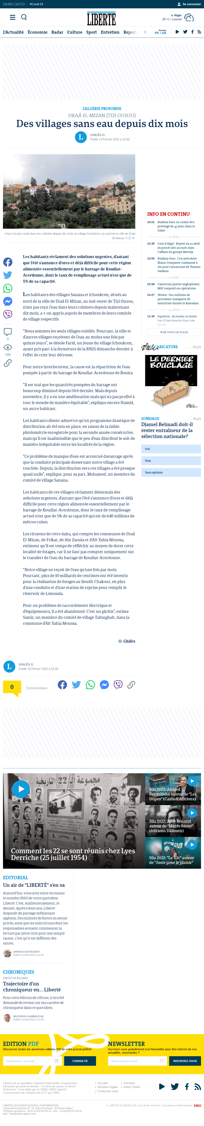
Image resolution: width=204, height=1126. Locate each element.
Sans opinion (154, 472)
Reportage (134, 32)
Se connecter (192, 4)
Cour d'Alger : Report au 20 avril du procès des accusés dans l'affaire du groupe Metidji (179, 247)
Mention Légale (108, 1087)
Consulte (80, 1061)
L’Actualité (13, 32)
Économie (37, 32)
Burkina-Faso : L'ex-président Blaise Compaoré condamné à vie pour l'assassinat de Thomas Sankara (179, 264)
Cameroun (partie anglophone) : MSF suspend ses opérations (179, 286)
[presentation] (145, 32)
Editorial (15, 878)
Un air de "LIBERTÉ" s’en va (34, 884)
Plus (197, 347)
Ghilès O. (97, 135)
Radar (57, 32)
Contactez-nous (108, 1091)
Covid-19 (37, 4)
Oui (147, 449)
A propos (129, 1083)
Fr (157, 33)
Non (148, 461)
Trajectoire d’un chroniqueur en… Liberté (32, 986)
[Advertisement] (102, 71)
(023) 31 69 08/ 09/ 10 (39, 1111)
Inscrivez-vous (185, 1061)
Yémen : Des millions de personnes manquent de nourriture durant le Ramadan (178, 299)
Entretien (110, 32)
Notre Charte (132, 1087)
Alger (172, 17)
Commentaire (36, 688)
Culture (74, 32)
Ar (164, 33)
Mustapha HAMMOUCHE (28, 1016)
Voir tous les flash (174, 332)
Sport (91, 32)
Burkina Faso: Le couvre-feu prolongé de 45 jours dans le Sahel (176, 226)
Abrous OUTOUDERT (26, 951)
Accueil (102, 1083)
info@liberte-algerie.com (22, 1113)
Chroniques (18, 972)
